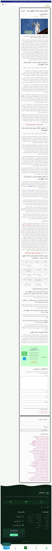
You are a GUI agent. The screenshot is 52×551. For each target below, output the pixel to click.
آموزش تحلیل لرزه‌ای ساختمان (42, 447)
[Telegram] (24, 358)
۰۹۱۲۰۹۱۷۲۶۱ (37, 1)
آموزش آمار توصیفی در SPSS (42, 470)
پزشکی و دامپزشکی (47, 521)
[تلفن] (44, 507)
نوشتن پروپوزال (38, 522)
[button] (5, 4)
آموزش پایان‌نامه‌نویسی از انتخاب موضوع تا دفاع (38, 479)
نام (47, 391)
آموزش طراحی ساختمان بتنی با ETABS (40, 445)
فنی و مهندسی (46, 529)
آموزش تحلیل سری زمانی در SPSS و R (40, 467)
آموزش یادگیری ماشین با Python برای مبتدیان (38, 465)
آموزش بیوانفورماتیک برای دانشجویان (40, 436)
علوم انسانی (35, 16)
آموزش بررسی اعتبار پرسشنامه (42, 474)
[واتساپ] (48, 507)
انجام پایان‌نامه (46, 517)
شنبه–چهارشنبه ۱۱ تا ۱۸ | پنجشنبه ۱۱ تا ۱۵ (18, 1)
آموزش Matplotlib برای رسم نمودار (41, 458)
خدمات (4, 542)
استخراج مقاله (30, 518)
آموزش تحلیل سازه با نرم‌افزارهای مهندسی (39, 450)
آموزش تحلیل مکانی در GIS (42, 439)
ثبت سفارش (14, 535)
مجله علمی (11, 542)
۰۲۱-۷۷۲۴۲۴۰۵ (30, 1)
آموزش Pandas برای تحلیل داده (41, 459)
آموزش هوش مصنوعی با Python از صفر (40, 464)
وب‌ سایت (46, 401)
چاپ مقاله (31, 522)
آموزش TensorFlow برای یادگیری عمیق (40, 453)
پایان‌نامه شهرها (38, 527)
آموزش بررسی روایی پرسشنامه (42, 471)
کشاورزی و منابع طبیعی (46, 526)
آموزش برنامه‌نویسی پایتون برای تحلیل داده (39, 462)
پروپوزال (39, 520)
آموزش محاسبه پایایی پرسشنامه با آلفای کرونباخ (38, 473)
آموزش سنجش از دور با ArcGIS (41, 438)
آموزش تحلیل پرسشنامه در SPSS (41, 476)
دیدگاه (46, 375)
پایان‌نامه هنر (46, 518)
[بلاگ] (41, 507)
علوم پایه (47, 523)
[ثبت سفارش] (25, 547)
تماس (7, 542)
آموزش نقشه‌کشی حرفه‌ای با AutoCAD (40, 441)
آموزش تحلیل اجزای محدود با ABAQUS (40, 442)
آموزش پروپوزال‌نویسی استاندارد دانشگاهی (39, 477)
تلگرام (5, 547)
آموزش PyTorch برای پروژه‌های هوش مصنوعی (38, 452)
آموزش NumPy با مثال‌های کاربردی (41, 461)
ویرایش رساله (38, 518)
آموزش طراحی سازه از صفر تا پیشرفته (40, 449)
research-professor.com (26, 541)
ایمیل (46, 396)
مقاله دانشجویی (30, 517)
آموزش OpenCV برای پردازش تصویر (41, 455)
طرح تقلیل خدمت (39, 525)
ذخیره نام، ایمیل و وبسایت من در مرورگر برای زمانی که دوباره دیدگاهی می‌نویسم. (36, 409)
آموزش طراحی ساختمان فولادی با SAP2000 (39, 444)
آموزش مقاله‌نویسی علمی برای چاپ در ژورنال (39, 480)
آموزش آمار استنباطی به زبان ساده (41, 468)
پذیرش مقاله (31, 520)
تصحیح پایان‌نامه (38, 517)
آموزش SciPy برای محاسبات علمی (41, 456)
